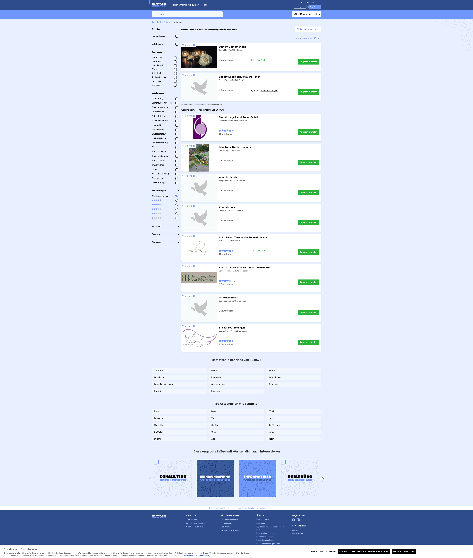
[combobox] (189, 14)
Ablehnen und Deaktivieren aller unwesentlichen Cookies (363, 551)
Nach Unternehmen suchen (186, 5)
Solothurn (158, 370)
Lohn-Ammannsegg (163, 384)
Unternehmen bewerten (195, 523)
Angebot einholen (308, 62)
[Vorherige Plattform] (150, 478)
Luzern (272, 418)
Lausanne (158, 418)
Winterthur (159, 425)
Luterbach (159, 377)
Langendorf (216, 377)
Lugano (157, 439)
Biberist (215, 370)
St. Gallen (158, 432)
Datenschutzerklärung (265, 537)
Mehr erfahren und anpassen (323, 551)
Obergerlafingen (218, 384)
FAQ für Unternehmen (229, 520)
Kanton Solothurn (165, 22)
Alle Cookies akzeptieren (403, 551)
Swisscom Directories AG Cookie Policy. (193, 555)
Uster (271, 439)
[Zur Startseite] (161, 5)
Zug (213, 439)
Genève (214, 425)
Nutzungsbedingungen (265, 533)
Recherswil (216, 391)
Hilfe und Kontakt (263, 520)
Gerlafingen (274, 384)
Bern (156, 411)
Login (300, 7)
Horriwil (157, 391)
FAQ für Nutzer (191, 520)
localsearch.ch (297, 534)
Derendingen (275, 377)
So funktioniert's (227, 523)
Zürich (272, 411)
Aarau (271, 432)
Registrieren (315, 7)
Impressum (260, 523)
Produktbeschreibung (265, 540)
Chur (213, 432)
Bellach (272, 370)
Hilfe (205, 5)
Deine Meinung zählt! (238, 508)
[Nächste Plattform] (322, 478)
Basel (213, 411)
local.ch (295, 530)
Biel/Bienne (274, 425)
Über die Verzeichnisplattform (268, 544)
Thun (213, 418)
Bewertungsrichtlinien (194, 527)
